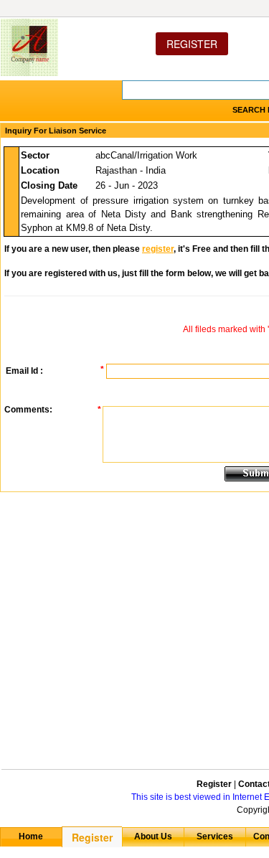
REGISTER (191, 44)
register (158, 249)
